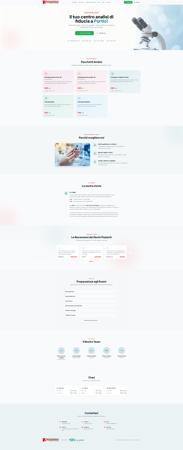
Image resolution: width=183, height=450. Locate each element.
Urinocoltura (68, 301)
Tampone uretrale (70, 315)
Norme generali (69, 291)
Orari (103, 2)
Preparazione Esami (91, 2)
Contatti (108, 2)
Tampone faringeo (70, 310)
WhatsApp (129, 2)
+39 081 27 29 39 (66, 423)
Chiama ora (102, 33)
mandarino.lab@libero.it (111, 423)
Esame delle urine (70, 296)
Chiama (137, 2)
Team (99, 2)
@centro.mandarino (88, 428)
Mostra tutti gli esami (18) (90, 320)
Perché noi (81, 2)
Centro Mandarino (110, 428)
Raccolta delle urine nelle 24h (73, 305)
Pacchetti (74, 2)
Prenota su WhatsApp (85, 33)
